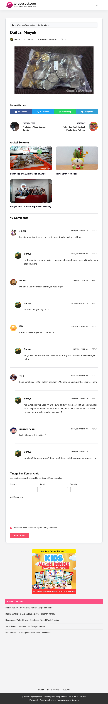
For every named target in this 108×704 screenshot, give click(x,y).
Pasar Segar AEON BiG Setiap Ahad (28, 174)
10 (64, 39)
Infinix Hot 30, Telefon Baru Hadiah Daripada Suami (28, 607)
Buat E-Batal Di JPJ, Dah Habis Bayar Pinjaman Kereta (30, 614)
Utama (41, 690)
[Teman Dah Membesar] (77, 158)
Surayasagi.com (35, 697)
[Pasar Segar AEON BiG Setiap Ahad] (31, 158)
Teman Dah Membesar (67, 174)
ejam (21, 376)
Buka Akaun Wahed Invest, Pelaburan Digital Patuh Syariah (32, 620)
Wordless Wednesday (49, 39)
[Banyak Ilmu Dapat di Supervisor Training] (31, 191)
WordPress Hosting (48, 700)
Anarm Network (72, 700)
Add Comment (17, 497)
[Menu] (101, 5)
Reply (94, 231)
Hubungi (66, 690)
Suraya (27, 254)
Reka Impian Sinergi (52, 697)
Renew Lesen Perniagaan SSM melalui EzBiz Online (29, 632)
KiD (21, 326)
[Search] (97, 5)
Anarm (22, 280)
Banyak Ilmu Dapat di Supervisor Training (30, 206)
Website (73, 484)
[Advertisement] (54, 659)
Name (13, 484)
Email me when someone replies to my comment (35, 527)
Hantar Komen (19, 535)
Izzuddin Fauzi (27, 429)
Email (43, 484)
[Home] (13, 25)
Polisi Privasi (53, 690)
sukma (22, 231)
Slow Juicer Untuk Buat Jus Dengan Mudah (25, 626)
